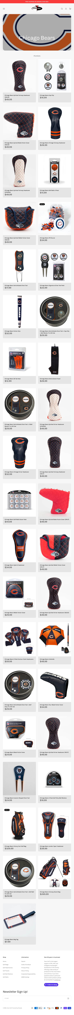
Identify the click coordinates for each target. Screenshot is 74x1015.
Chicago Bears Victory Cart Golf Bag (15, 846)
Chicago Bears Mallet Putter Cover (15, 612)
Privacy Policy (25, 967)
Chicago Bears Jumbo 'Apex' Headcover (51, 846)
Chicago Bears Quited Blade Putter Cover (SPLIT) (54, 519)
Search (23, 961)
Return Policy (25, 971)
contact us (57, 980)
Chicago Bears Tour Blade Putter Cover (51, 705)
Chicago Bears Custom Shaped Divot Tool (17, 798)
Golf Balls (5, 977)
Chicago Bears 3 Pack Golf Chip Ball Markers (53, 798)
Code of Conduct (26, 964)
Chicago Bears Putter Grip (12, 331)
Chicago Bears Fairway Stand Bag (50, 892)
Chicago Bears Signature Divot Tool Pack (52, 285)
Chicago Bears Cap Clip (47, 95)
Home (4, 961)
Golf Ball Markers (8, 974)
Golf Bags (5, 964)
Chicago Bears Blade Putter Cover (15, 752)
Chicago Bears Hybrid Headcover (14, 565)
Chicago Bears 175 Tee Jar (47, 238)
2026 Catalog (25, 977)
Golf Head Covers (8, 967)
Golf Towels (6, 971)
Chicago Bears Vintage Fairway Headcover (52, 143)
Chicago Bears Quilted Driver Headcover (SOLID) (54, 612)
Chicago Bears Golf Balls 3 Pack (49, 190)
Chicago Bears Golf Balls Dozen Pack (15, 519)
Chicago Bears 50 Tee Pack (12, 379)
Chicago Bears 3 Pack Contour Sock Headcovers (19, 659)
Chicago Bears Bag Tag (11, 939)
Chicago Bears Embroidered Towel (50, 379)
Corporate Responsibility (28, 974)
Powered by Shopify (17, 1008)
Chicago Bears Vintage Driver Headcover (17, 472)
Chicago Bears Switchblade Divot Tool (16, 285)
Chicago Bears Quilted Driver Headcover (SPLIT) (54, 752)
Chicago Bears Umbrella (47, 659)
